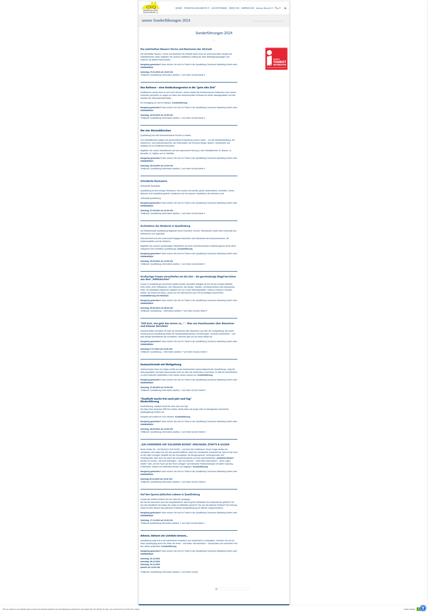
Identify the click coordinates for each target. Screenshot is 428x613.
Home (248, 21)
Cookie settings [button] (409, 609)
